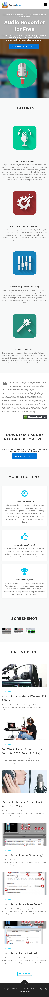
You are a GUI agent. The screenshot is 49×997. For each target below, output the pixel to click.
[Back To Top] (24, 983)
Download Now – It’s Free (24, 46)
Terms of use (25, 991)
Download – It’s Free (24, 456)
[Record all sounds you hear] (6, 631)
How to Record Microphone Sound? (22, 904)
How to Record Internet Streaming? (22, 855)
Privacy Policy (42, 988)
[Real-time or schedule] (18, 631)
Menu (45, 4)
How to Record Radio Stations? (19, 953)
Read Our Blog (24, 974)
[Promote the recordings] (30, 631)
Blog (4, 692)
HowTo (11, 692)
